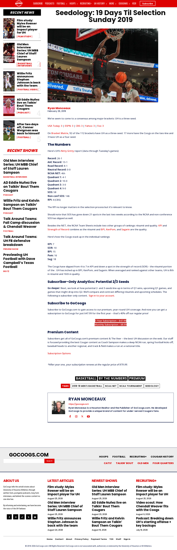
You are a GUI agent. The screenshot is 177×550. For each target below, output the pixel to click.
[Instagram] (76, 416)
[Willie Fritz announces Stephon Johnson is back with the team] (9, 81)
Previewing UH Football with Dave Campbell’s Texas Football (19, 260)
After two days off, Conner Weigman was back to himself (28, 128)
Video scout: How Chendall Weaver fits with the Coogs (152, 506)
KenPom (110, 229)
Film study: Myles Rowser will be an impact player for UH (27, 26)
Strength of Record (58, 229)
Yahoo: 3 (90, 125)
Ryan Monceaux (59, 108)
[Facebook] (70, 416)
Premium (137, 378)
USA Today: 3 (55, 125)
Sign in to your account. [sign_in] (102, 295)
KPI (160, 225)
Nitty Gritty (67, 150)
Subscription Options (59, 353)
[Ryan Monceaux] (60, 407)
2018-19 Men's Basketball (87, 386)
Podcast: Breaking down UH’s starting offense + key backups (154, 522)
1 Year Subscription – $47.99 (110, 320)
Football (24, 137)
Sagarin (125, 229)
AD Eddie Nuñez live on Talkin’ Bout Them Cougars (28, 104)
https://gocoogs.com (78, 404)
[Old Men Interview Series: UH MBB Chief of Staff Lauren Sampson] (9, 53)
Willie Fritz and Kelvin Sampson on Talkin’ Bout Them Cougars (21, 204)
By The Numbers (113, 378)
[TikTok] (22, 516)
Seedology (152, 386)
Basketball (86, 378)
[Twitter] (82, 416)
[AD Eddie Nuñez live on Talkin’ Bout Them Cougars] (9, 106)
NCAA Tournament (130, 386)
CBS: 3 (79, 125)
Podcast (23, 113)
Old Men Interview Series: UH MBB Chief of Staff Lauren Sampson (27, 51)
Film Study (24, 36)
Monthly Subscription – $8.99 (111, 324)
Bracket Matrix (59, 133)
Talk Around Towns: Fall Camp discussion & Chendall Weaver (21, 222)
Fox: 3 (100, 125)
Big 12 (6, 271)
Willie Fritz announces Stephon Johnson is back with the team (29, 79)
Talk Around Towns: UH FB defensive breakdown (20, 240)
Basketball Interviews (25, 64)
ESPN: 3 (69, 125)
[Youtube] (88, 416)
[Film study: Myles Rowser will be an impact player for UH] (9, 28)
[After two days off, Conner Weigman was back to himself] (9, 130)
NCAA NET (110, 386)
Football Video (27, 89)
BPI (103, 229)
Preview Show (10, 249)
